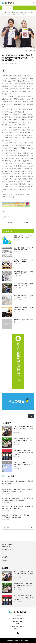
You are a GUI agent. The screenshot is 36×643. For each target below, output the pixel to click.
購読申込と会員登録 (7, 544)
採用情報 (4, 560)
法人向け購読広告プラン (8, 549)
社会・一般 (7, 8)
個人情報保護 (18, 615)
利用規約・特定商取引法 (18, 618)
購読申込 (18, 623)
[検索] (31, 416)
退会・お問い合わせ (18, 621)
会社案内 (4, 557)
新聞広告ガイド (6, 546)
